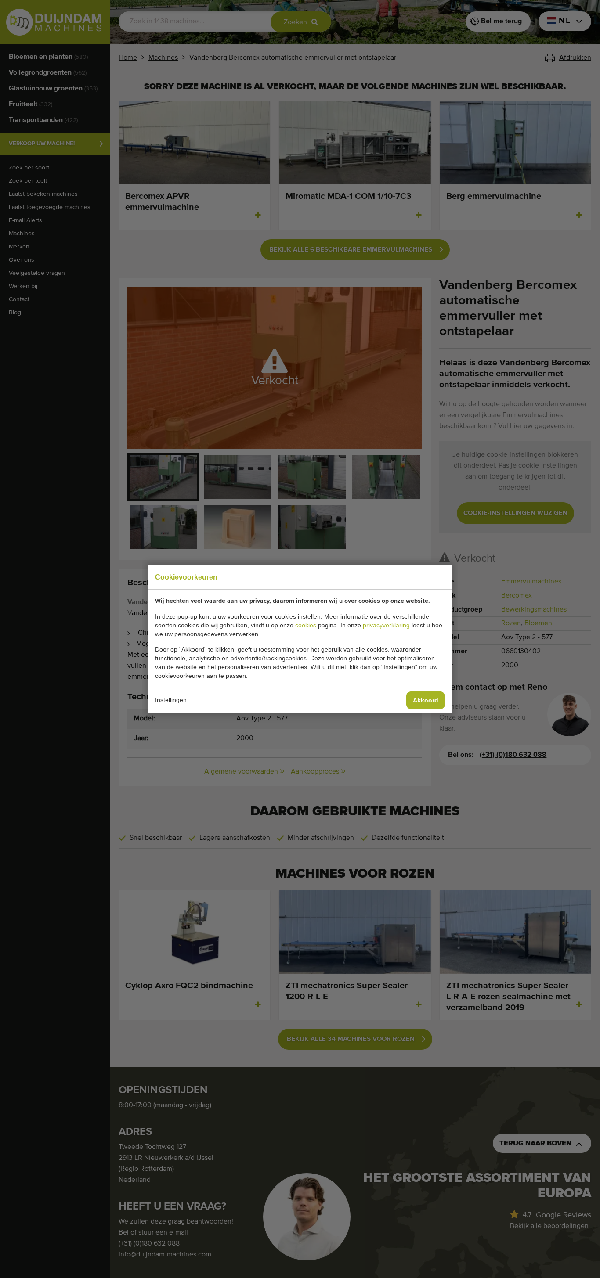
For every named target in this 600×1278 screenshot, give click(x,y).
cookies (305, 625)
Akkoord (425, 700)
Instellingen (171, 699)
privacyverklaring (386, 625)
